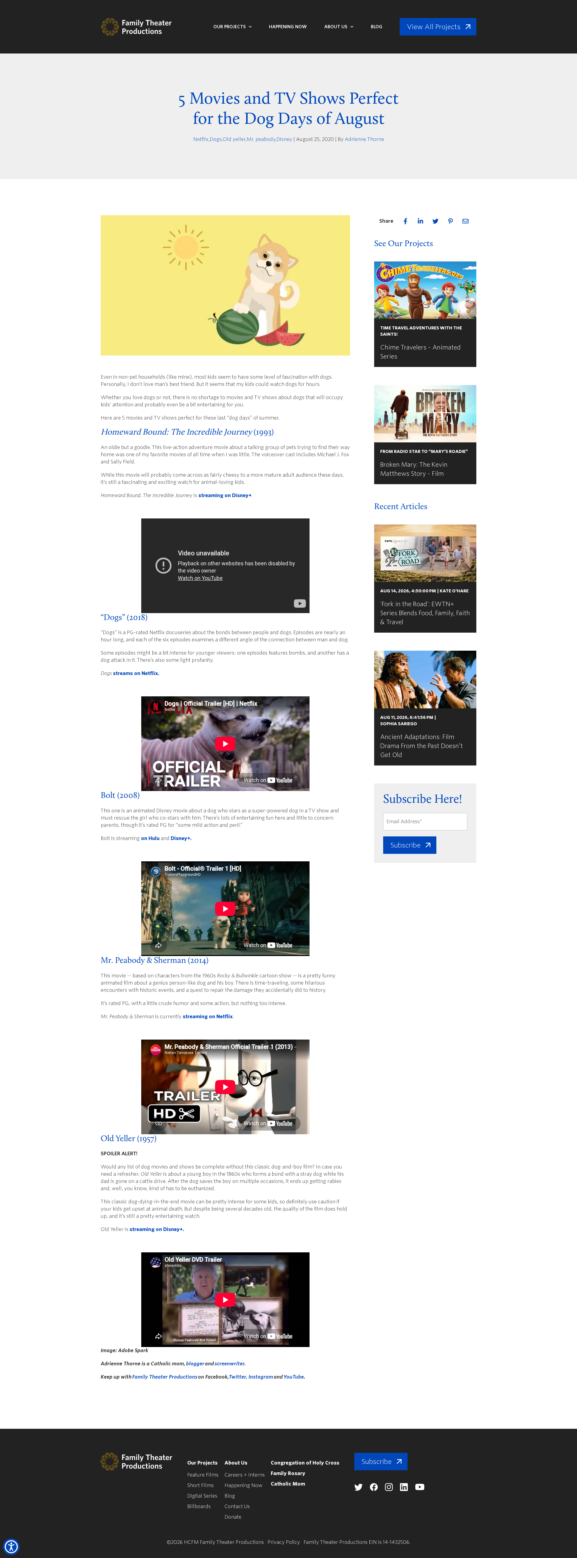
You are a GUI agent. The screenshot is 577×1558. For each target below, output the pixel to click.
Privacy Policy (283, 1542)
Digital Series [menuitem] (202, 1496)
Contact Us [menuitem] (237, 1506)
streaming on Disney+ (225, 495)
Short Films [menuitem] (200, 1485)
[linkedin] (420, 221)
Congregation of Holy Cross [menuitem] (305, 1463)
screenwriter (229, 1364)
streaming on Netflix (208, 1016)
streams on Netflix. (136, 673)
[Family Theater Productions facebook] (374, 1489)
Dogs (216, 139)
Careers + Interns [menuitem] (244, 1475)
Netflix (201, 139)
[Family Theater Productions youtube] (419, 1489)
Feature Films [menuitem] (202, 1475)
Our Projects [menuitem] (202, 1463)
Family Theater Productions (164, 1377)
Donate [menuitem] (232, 1517)
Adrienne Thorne (364, 139)
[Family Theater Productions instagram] (389, 1489)
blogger (195, 1364)
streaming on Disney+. (157, 1229)
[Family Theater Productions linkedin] (404, 1489)
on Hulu (150, 838)
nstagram (261, 1377)
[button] (11, 1546)
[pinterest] (450, 221)
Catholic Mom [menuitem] (288, 1484)
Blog (376, 27)
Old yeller (234, 139)
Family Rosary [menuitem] (288, 1473)
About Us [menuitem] (235, 1463)
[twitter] (435, 221)
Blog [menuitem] (229, 1496)
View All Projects (433, 27)
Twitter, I (239, 1377)
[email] (465, 221)
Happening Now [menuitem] (243, 1485)
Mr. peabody (261, 139)
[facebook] (405, 221)
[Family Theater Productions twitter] (358, 1489)
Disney (284, 139)
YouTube (293, 1377)
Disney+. (181, 838)
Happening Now (288, 27)
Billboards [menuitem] (199, 1506)
